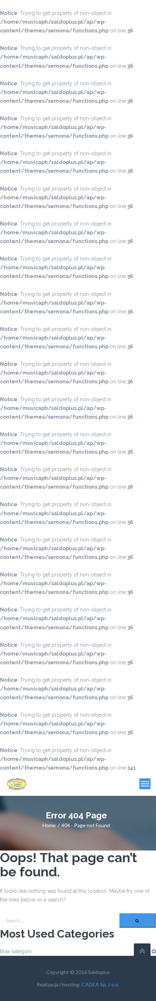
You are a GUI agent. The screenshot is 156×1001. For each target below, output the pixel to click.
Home (49, 825)
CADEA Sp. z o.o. (100, 984)
